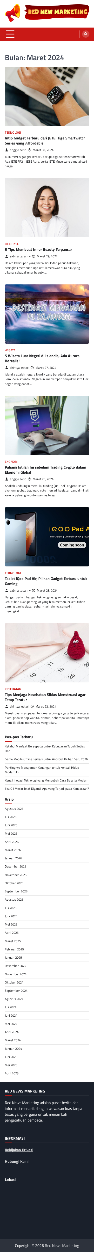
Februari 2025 (14, 949)
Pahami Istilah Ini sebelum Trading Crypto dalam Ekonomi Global (45, 469)
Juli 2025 (10, 907)
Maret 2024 (13, 1040)
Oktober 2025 (14, 883)
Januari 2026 (13, 858)
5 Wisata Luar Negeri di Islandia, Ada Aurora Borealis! (42, 358)
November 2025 (16, 874)
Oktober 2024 (14, 982)
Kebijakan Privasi (19, 1150)
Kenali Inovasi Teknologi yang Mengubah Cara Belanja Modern (46, 780)
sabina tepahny (20, 256)
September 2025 (16, 891)
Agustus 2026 (14, 808)
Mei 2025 (11, 924)
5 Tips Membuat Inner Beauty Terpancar (38, 249)
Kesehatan (13, 689)
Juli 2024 (10, 1007)
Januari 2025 (13, 957)
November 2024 (16, 974)
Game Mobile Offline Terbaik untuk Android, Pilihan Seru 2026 (46, 759)
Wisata (10, 350)
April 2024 (12, 1031)
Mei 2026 (11, 833)
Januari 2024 (13, 1048)
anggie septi (18, 150)
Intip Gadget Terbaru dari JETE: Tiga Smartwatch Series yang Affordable (45, 140)
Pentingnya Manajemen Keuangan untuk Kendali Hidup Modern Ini (42, 769)
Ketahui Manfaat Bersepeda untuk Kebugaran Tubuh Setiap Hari (45, 748)
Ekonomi (12, 461)
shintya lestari (19, 367)
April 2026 (12, 841)
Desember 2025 (15, 866)
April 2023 (12, 1073)
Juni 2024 (11, 1015)
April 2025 (12, 932)
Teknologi (13, 132)
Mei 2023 (11, 1065)
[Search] (85, 34)
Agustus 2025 (14, 899)
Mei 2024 (11, 1023)
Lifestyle (12, 244)
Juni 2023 (11, 1056)
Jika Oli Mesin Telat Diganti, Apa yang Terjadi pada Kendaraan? (47, 788)
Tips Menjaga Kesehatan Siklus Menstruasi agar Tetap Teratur (45, 697)
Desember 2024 (15, 965)
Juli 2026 (10, 816)
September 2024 (16, 990)
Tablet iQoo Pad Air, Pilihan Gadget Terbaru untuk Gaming (46, 581)
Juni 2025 (11, 916)
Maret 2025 (13, 941)
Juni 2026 (11, 825)
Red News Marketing (62, 1245)
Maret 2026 (13, 849)
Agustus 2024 (14, 998)
